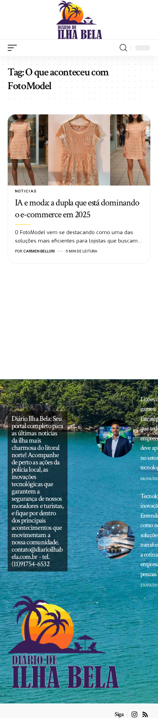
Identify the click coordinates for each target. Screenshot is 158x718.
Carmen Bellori (39, 251)
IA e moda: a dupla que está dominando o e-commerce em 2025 (77, 208)
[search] (123, 48)
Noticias (26, 191)
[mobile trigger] (14, 48)
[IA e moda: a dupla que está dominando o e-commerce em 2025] (79, 150)
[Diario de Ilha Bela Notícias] (79, 20)
